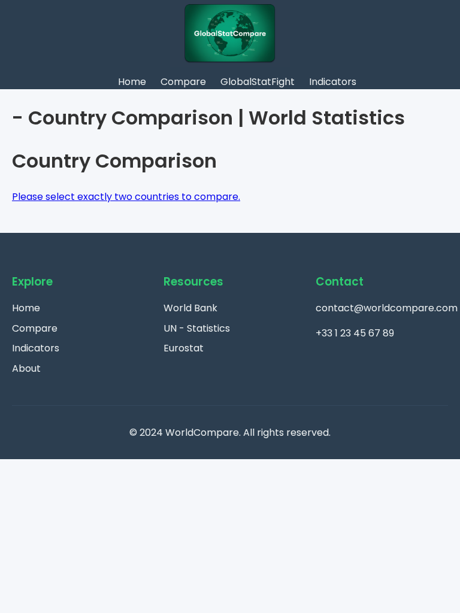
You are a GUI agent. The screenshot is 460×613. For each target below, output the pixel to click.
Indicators (332, 82)
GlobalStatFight (257, 82)
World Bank (190, 308)
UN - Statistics (197, 328)
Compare (183, 82)
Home (132, 82)
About (26, 368)
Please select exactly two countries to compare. (126, 197)
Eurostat (184, 348)
